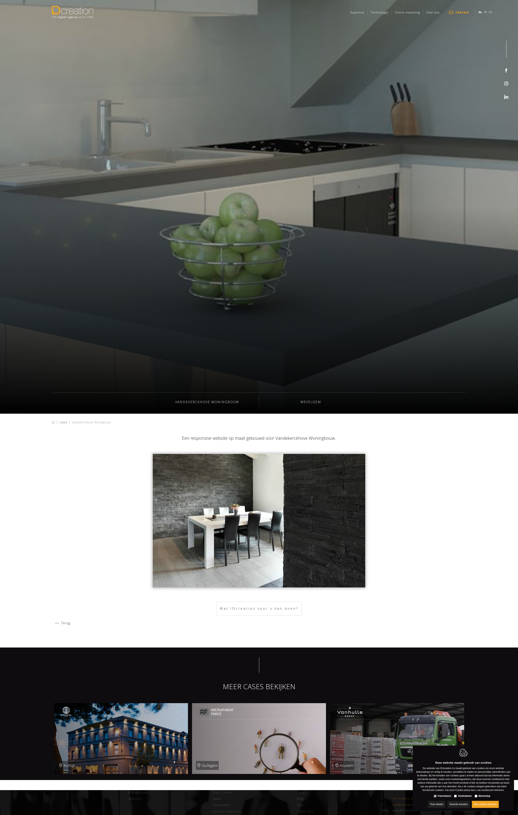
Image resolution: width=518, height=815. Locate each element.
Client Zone (305, 811)
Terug (65, 623)
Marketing (484, 796)
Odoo (217, 799)
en (490, 12)
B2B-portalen (138, 792)
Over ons (433, 12)
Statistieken (465, 796)
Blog (300, 799)
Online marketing (407, 12)
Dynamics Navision (226, 811)
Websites (135, 799)
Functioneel (444, 796)
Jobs (300, 805)
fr (485, 12)
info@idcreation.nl (405, 804)
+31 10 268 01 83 (403, 798)
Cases (63, 422)
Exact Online (222, 792)
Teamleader (221, 805)
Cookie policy (462, 790)
